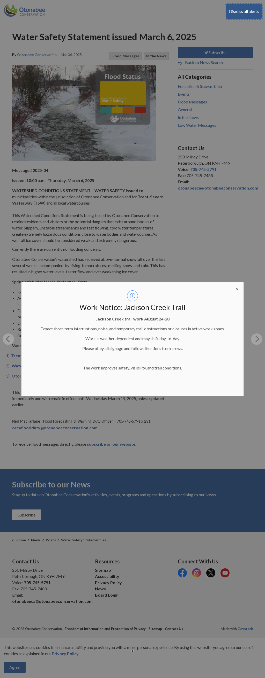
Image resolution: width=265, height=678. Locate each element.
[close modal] (237, 288)
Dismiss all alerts (244, 11)
